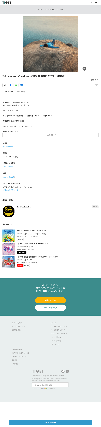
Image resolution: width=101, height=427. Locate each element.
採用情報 (15, 364)
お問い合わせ (54, 344)
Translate (51, 388)
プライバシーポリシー (19, 357)
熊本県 (93, 80)
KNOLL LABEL (7, 167)
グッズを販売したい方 (57, 330)
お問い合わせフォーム (10, 190)
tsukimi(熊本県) (8, 177)
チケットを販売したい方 (58, 326)
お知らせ (53, 323)
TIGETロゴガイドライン (58, 334)
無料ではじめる (50, 300)
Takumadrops (7, 147)
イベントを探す (17, 323)
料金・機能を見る (50, 308)
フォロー (95, 206)
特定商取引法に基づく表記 (20, 353)
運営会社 (15, 360)
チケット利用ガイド (18, 326)
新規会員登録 (16, 330)
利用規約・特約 (17, 349)
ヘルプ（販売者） (56, 341)
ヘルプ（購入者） (56, 337)
